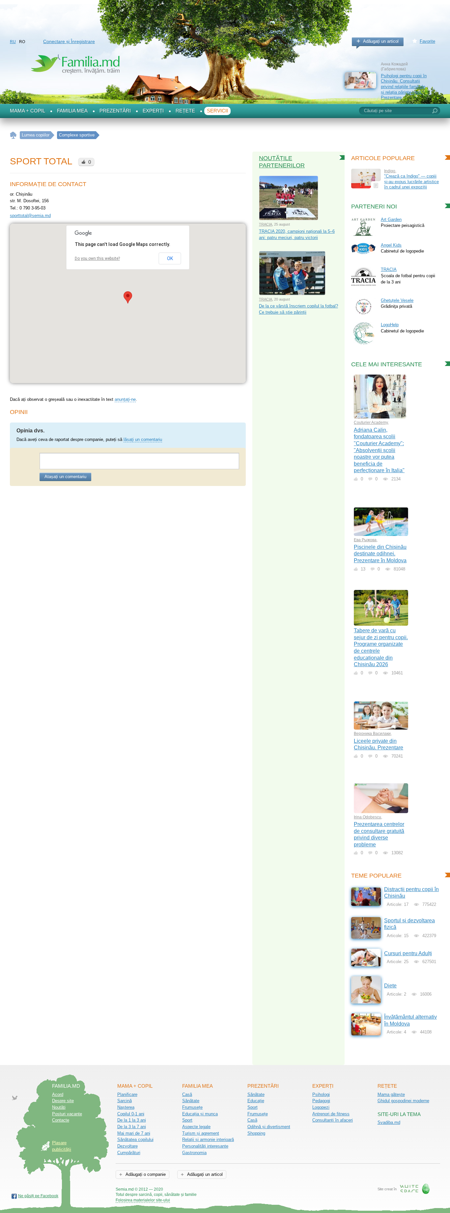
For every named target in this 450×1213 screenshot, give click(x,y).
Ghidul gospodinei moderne (403, 1100)
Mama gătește (391, 1094)
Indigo (389, 171)
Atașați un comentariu (65, 476)
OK (170, 258)
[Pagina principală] (13, 135)
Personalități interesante (205, 1146)
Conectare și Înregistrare (69, 41)
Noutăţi (59, 1107)
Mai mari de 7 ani (133, 1133)
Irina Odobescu (367, 817)
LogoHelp (390, 324)
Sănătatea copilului (135, 1139)
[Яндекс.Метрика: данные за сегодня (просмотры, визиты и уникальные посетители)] (216, 1190)
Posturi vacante (67, 1113)
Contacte (60, 1120)
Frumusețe (192, 1107)
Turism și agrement (200, 1133)
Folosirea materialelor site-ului (143, 1200)
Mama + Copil (27, 110)
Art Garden (391, 219)
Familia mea (72, 110)
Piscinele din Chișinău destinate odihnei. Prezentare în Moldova (380, 553)
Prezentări (115, 110)
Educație (255, 1100)
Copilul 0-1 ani (130, 1113)
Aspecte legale (196, 1126)
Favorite (427, 41)
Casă (187, 1094)
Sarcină (124, 1100)
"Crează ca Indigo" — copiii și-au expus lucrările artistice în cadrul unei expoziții (411, 181)
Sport (187, 1120)
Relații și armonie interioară (208, 1139)
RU (13, 41)
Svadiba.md (389, 1122)
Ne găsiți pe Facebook (38, 1196)
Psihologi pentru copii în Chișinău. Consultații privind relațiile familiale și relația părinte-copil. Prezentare (404, 86)
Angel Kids (391, 245)
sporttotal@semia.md (30, 215)
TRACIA (265, 224)
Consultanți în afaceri (332, 1120)
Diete (390, 985)
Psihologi (321, 1094)
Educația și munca (200, 1113)
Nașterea (125, 1107)
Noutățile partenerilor (282, 162)
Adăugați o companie (145, 1174)
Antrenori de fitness (331, 1113)
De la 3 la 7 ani (131, 1126)
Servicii (217, 110)
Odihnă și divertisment (268, 1126)
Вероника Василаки (372, 733)
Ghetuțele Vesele (397, 300)
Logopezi (320, 1107)
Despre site (63, 1100)
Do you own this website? (97, 258)
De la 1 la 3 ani (131, 1120)
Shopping (256, 1133)
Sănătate (190, 1100)
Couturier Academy (371, 422)
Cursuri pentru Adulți (408, 953)
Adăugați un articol (381, 41)
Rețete (185, 110)
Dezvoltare (127, 1146)
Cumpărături (128, 1152)
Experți (153, 110)
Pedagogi (321, 1100)
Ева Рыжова (365, 540)
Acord (57, 1094)
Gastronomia (194, 1152)
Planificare (127, 1094)
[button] (128, 297)
